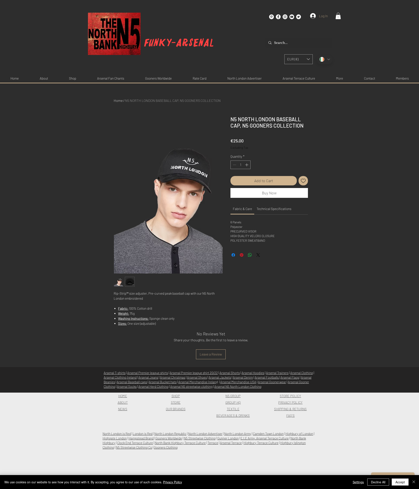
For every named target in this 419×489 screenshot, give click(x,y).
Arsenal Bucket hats (163, 382)
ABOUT (123, 402)
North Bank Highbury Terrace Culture (180, 443)
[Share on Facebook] (233, 255)
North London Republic (170, 434)
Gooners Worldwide (168, 438)
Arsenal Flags (289, 377)
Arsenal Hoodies (253, 373)
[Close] (413, 482)
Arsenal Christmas (172, 377)
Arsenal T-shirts (114, 373)
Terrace (213, 443)
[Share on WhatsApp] (249, 255)
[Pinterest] (271, 16)
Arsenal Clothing (301, 373)
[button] (338, 16)
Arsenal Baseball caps (132, 382)
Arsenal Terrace (231, 443)
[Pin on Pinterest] (241, 255)
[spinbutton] (240, 165)
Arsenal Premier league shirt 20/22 (194, 373)
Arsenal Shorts (230, 373)
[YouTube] (291, 16)
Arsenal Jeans (148, 377)
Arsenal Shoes (197, 377)
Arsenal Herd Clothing (153, 386)
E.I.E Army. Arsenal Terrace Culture (264, 438)
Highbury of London (299, 434)
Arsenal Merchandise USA (238, 382)
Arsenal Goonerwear (272, 382)
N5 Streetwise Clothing (200, 438)
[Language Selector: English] (324, 59)
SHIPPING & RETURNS (290, 409)
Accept (400, 482)
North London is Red (117, 434)
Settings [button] (358, 482)
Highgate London (115, 438)
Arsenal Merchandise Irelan (197, 382)
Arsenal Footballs (267, 377)
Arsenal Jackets (220, 377)
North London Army (237, 434)
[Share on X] (258, 255)
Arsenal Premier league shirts (147, 373)
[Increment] (247, 165)
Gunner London (228, 438)
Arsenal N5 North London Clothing (237, 386)
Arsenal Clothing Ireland (120, 377)
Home (118, 100)
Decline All (378, 482)
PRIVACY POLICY (290, 402)
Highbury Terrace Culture (261, 443)
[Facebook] (278, 16)
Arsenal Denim (243, 377)
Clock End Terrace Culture (135, 443)
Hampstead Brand (141, 438)
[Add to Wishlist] (303, 180)
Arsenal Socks (127, 386)
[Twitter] (298, 16)
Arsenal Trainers (277, 373)
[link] (242, 209)
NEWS (122, 409)
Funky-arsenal (179, 43)
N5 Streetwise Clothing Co (134, 447)
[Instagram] (285, 16)
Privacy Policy (172, 482)
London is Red (143, 434)
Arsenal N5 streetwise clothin (190, 386)
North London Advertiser (205, 434)
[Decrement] (234, 165)
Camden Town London (268, 434)
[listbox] (298, 59)
